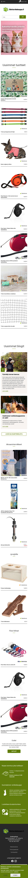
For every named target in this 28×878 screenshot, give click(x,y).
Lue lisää (5, 391)
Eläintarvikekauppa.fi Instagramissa (16, 861)
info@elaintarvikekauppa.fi (14, 839)
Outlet (14, 751)
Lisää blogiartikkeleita (14, 434)
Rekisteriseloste (14, 846)
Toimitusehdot (14, 852)
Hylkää (5, 875)
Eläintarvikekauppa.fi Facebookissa (12, 861)
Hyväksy (15, 875)
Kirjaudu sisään (24, 1)
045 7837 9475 (15, 841)
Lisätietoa (16, 871)
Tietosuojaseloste (14, 849)
